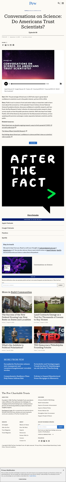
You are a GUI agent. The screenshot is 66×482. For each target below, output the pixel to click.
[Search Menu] (59, 3)
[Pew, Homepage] (33, 3)
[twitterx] (8, 45)
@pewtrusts (7, 250)
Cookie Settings (22, 479)
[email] (11, 45)
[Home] (16, 393)
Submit (61, 285)
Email (3, 282)
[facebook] (3, 45)
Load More (33, 142)
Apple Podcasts (51, 250)
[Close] (63, 470)
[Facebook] (39, 441)
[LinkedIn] (44, 441)
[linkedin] (6, 45)
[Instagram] (42, 441)
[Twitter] (46, 441)
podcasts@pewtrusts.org (47, 248)
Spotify (59, 250)
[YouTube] (49, 441)
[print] (13, 45)
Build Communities (21, 292)
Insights (4, 422)
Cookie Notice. (32, 476)
